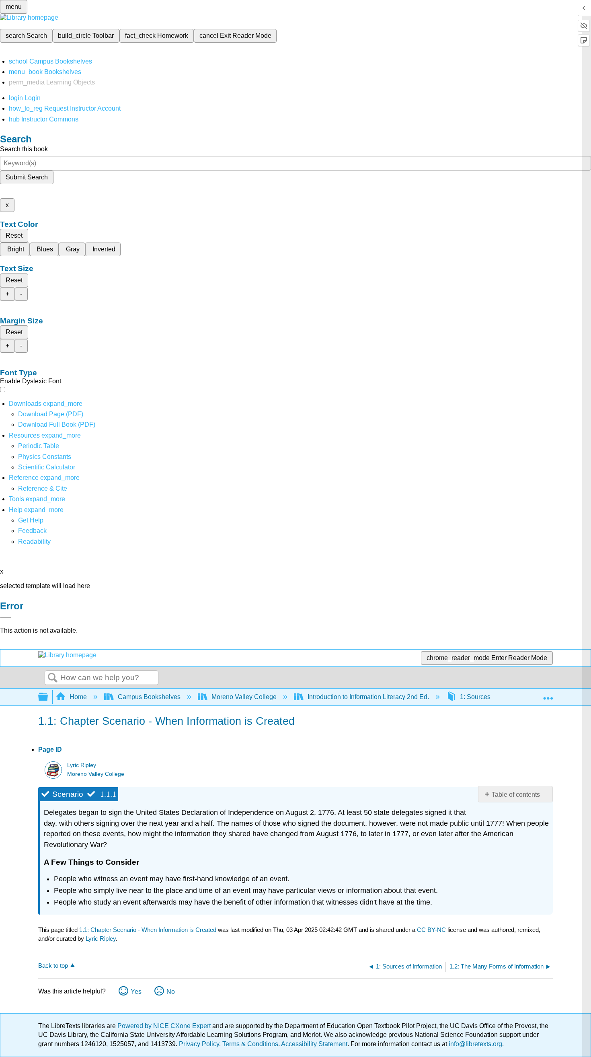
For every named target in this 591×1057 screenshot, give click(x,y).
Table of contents (516, 794)
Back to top (53, 965)
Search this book (24, 149)
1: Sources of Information (495, 696)
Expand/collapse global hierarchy (48, 697)
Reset (14, 235)
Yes (136, 991)
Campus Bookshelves (149, 696)
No (170, 991)
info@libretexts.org (474, 1044)
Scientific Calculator (46, 467)
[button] (32, 530)
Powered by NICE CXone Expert (164, 1025)
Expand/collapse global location (548, 695)
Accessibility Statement (314, 1044)
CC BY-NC (432, 929)
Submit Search (27, 177)
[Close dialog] (5, 617)
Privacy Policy (199, 1044)
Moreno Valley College (244, 696)
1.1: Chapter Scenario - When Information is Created (147, 929)
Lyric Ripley (81, 765)
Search (53, 678)
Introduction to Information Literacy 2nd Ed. (368, 696)
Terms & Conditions (250, 1044)
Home (78, 696)
